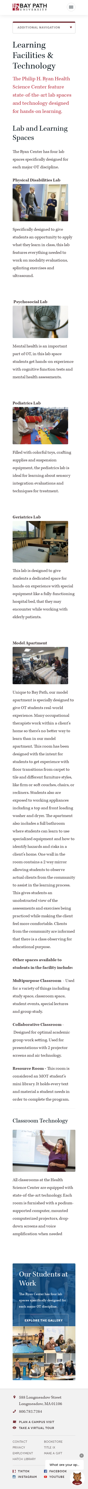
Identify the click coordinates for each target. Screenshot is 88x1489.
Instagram (27, 1477)
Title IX (49, 1447)
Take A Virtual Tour (36, 1428)
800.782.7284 (30, 1411)
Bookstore (53, 1442)
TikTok (24, 1471)
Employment (23, 1453)
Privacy (19, 1447)
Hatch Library (24, 1459)
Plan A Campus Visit (36, 1422)
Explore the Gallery (44, 1320)
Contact (20, 1442)
